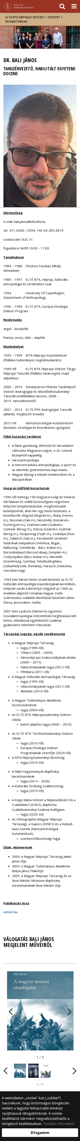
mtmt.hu (10, 912)
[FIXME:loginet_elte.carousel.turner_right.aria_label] (67, 1011)
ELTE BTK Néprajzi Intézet (25, 17)
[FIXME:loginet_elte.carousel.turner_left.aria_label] (13, 1011)
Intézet (54, 17)
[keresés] (62, 6)
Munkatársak (16, 21)
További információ (58, 1123)
